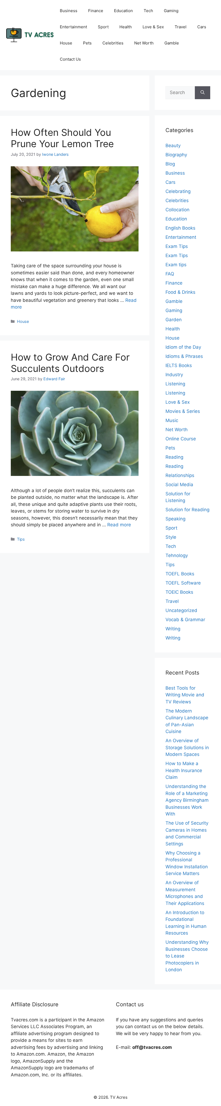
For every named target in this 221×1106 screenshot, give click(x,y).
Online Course (180, 438)
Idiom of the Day (183, 347)
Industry (174, 374)
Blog (170, 164)
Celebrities (112, 43)
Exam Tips (176, 246)
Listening (175, 383)
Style (170, 537)
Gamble (171, 43)
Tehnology (176, 555)
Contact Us (70, 59)
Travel (181, 26)
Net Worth (144, 43)
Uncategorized (181, 610)
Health (125, 26)
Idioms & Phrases (184, 356)
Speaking (175, 518)
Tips (21, 539)
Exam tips (176, 264)
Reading (174, 457)
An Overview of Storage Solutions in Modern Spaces (187, 747)
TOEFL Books (179, 573)
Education (123, 10)
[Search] (202, 92)
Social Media (179, 484)
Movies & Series (182, 411)
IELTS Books (178, 365)
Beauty (173, 145)
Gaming (171, 10)
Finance (95, 10)
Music (171, 420)
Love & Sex (153, 26)
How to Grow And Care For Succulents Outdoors (70, 362)
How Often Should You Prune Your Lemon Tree (62, 138)
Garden (173, 319)
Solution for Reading (187, 509)
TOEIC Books (179, 592)
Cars (201, 26)
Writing (172, 628)
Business (68, 10)
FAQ (169, 273)
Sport (103, 26)
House (66, 43)
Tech (148, 10)
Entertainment (73, 26)
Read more (119, 524)
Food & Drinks (180, 292)
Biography (176, 154)
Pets (87, 43)
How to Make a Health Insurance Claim (183, 770)
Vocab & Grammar (185, 619)
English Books (180, 228)
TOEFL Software (183, 583)
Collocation (177, 209)
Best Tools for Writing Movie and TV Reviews (184, 694)
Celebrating (178, 191)
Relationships (179, 475)
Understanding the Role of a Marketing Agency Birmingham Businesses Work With (187, 800)
